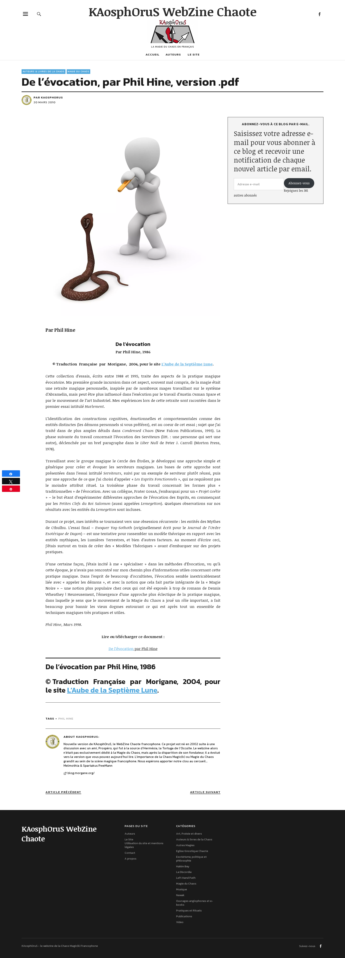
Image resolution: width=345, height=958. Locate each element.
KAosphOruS (87, 736)
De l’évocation (121, 648)
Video (179, 922)
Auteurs (173, 54)
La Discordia (183, 872)
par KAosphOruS (48, 97)
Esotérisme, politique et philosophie (191, 859)
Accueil (153, 54)
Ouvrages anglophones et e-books (194, 903)
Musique (181, 889)
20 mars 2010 (45, 102)
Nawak (180, 895)
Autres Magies (185, 845)
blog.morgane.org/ (81, 773)
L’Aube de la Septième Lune (112, 690)
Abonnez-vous (299, 183)
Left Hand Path (185, 878)
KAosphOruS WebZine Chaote (173, 11)
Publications (184, 916)
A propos (130, 859)
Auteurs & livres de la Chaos (43, 71)
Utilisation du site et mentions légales (144, 845)
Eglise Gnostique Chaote (192, 851)
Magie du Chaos (78, 71)
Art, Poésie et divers (189, 834)
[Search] (39, 14)
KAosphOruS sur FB (319, 14)
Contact (130, 853)
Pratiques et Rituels (189, 910)
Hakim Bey (182, 866)
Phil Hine (65, 718)
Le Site (194, 54)
